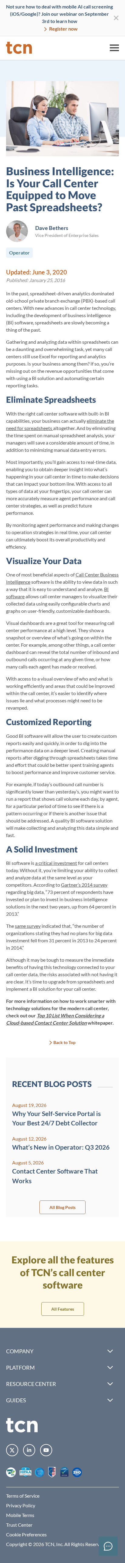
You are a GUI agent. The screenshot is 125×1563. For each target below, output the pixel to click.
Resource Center (31, 1384)
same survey (28, 926)
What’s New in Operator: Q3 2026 (61, 1147)
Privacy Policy (20, 1505)
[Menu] (114, 47)
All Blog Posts (62, 1207)
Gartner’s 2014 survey (84, 885)
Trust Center (19, 1525)
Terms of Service (22, 1496)
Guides (16, 1400)
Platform (20, 1367)
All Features (62, 1309)
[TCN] (19, 48)
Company (19, 1351)
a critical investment (56, 863)
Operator (19, 252)
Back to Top (64, 1042)
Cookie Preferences (26, 1534)
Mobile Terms (20, 1515)
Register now (63, 28)
